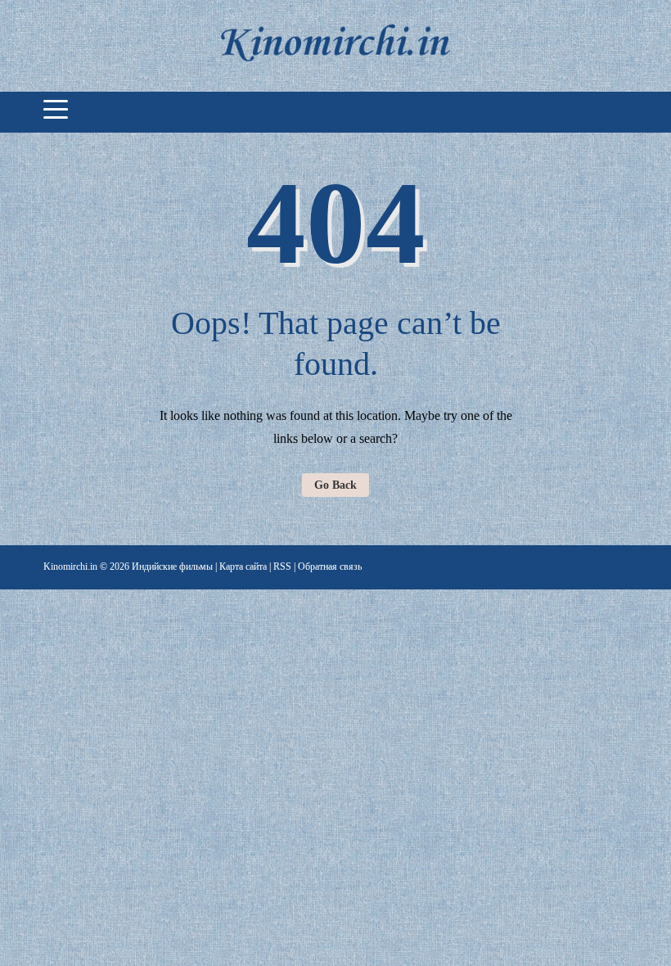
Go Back (335, 485)
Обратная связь (330, 566)
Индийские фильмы (172, 566)
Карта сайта (243, 566)
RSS (282, 566)
